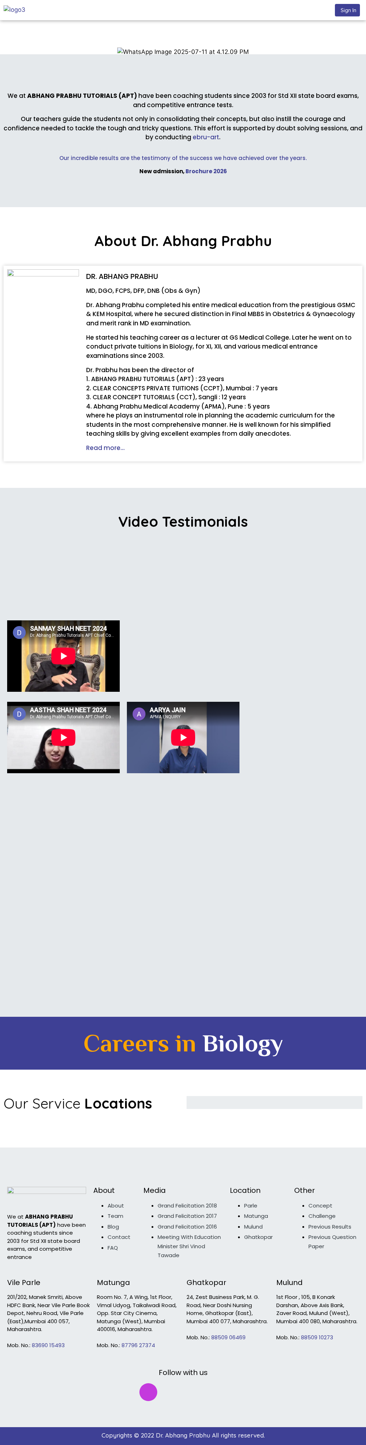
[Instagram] (148, 1392)
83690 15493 (48, 1345)
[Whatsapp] (241, 1392)
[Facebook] (125, 1392)
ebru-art (206, 137)
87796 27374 (138, 1345)
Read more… (105, 448)
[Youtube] (195, 1392)
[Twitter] (171, 1392)
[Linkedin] (218, 1392)
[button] (347, 10)
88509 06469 (228, 1337)
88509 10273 (317, 1337)
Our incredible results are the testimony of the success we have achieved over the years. (183, 158)
